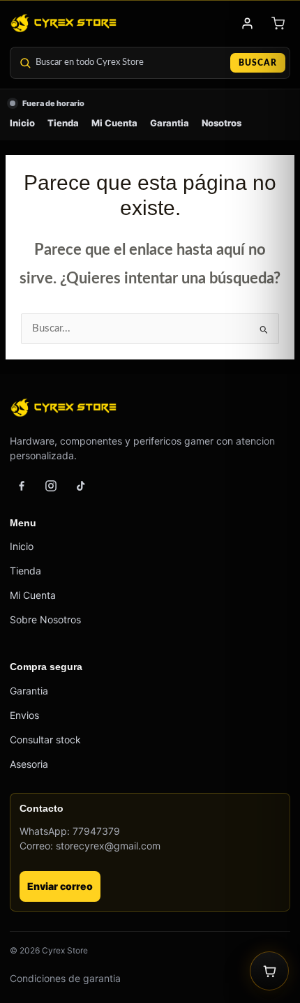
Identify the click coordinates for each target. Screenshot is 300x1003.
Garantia (169, 122)
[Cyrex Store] (63, 23)
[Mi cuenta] (247, 23)
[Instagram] (51, 486)
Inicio (22, 122)
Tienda (63, 122)
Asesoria (29, 764)
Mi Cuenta (114, 122)
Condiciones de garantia (65, 978)
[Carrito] (277, 23)
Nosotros (221, 122)
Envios (24, 715)
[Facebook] (21, 486)
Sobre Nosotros (45, 619)
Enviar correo (60, 886)
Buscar (258, 63)
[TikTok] (80, 486)
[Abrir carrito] (269, 970)
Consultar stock (45, 739)
